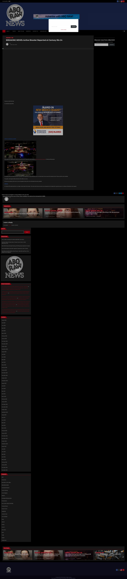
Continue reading (63, 29)
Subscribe (74, 26)
